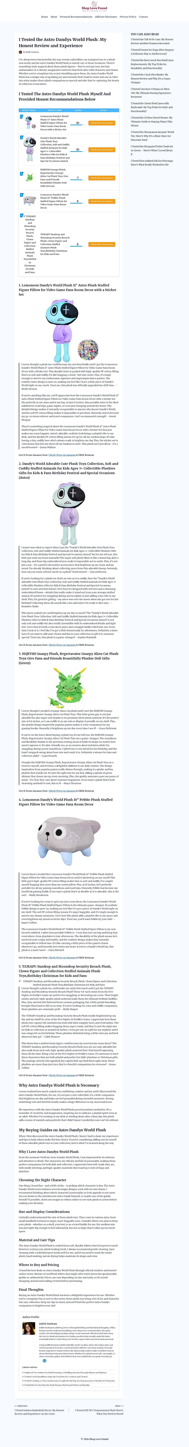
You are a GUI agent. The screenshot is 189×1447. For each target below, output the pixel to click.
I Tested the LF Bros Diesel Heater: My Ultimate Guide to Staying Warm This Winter (151, 121)
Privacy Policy (128, 16)
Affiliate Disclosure (106, 16)
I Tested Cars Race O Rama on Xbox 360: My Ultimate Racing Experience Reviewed (151, 93)
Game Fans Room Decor (74, 804)
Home (44, 16)
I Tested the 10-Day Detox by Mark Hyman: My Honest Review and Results (56, 1385)
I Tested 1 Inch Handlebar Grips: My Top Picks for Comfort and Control (55, 1377)
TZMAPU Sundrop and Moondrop (48, 967)
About (54, 16)
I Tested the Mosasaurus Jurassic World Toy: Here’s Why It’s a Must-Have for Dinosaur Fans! (152, 136)
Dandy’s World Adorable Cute (45, 464)
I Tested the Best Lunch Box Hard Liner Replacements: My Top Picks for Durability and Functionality (152, 64)
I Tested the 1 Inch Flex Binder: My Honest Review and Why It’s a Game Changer (150, 78)
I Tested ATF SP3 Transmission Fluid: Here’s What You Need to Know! (99, 1410)
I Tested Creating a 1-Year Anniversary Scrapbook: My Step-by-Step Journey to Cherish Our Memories (69, 1381)
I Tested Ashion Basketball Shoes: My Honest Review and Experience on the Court (39, 1410)
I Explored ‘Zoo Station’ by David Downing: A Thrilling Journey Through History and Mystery (65, 1372)
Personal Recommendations (76, 16)
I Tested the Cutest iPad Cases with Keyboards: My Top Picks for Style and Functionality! (152, 107)
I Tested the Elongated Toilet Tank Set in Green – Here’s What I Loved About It (152, 150)
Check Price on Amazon (102, 123)
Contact (143, 16)
